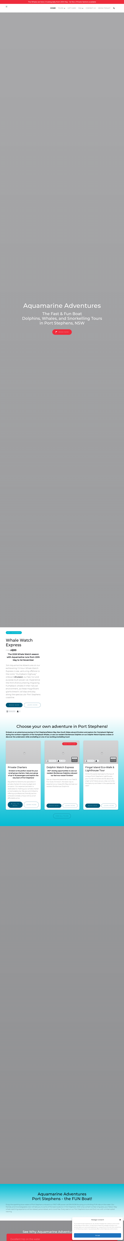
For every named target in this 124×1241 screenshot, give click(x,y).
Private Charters (17, 767)
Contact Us (91, 8)
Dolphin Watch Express (60, 767)
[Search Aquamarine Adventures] (114, 8)
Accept (97, 1235)
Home (53, 8)
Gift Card (72, 8)
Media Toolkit (104, 8)
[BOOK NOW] (62, 326)
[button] (120, 1220)
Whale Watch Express (19, 642)
